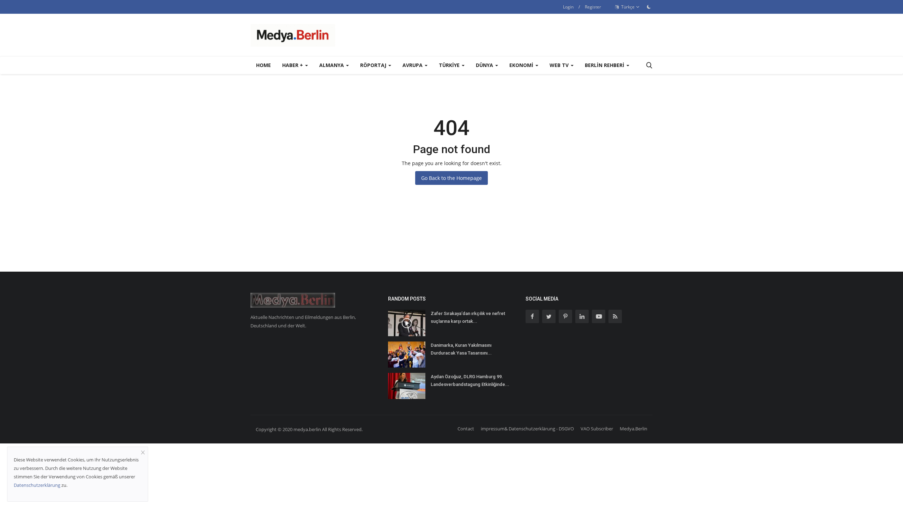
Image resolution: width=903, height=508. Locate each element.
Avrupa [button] (413, 65)
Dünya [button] (485, 65)
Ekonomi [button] (522, 65)
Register (593, 7)
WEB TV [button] (560, 65)
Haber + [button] (293, 65)
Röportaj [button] (374, 65)
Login (568, 7)
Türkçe (627, 7)
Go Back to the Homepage (451, 178)
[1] (649, 6)
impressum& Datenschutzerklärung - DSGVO (527, 428)
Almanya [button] (332, 65)
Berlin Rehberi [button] (605, 65)
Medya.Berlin (633, 428)
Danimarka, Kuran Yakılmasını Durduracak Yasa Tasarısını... (461, 349)
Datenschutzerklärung (37, 485)
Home (263, 65)
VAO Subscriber (597, 428)
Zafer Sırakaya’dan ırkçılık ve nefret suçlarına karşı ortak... (468, 317)
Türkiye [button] (450, 65)
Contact (465, 428)
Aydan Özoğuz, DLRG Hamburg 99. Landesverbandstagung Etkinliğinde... (470, 380)
